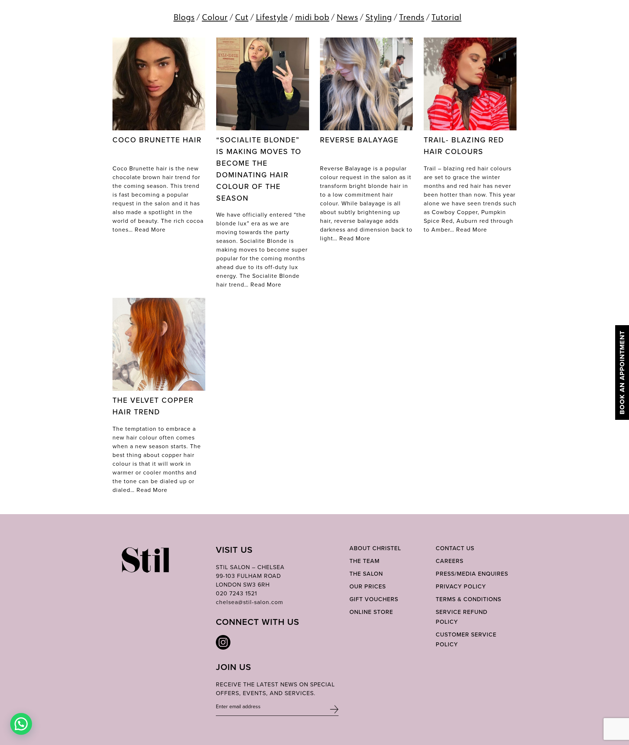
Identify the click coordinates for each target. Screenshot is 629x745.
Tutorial (447, 17)
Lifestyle (272, 17)
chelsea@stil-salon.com (249, 602)
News (347, 17)
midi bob (312, 17)
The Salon (366, 573)
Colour (215, 17)
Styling (378, 17)
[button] (21, 724)
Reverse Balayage (359, 139)
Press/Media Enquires (472, 573)
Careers (449, 561)
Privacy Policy (461, 586)
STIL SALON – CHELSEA (250, 567)
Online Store (371, 612)
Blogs (184, 17)
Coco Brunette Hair (157, 139)
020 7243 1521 (236, 593)
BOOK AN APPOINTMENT (622, 372)
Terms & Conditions (468, 599)
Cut (242, 17)
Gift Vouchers (373, 599)
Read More (150, 229)
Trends (411, 17)
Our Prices (367, 586)
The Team (364, 561)
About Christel (375, 548)
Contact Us (455, 548)
